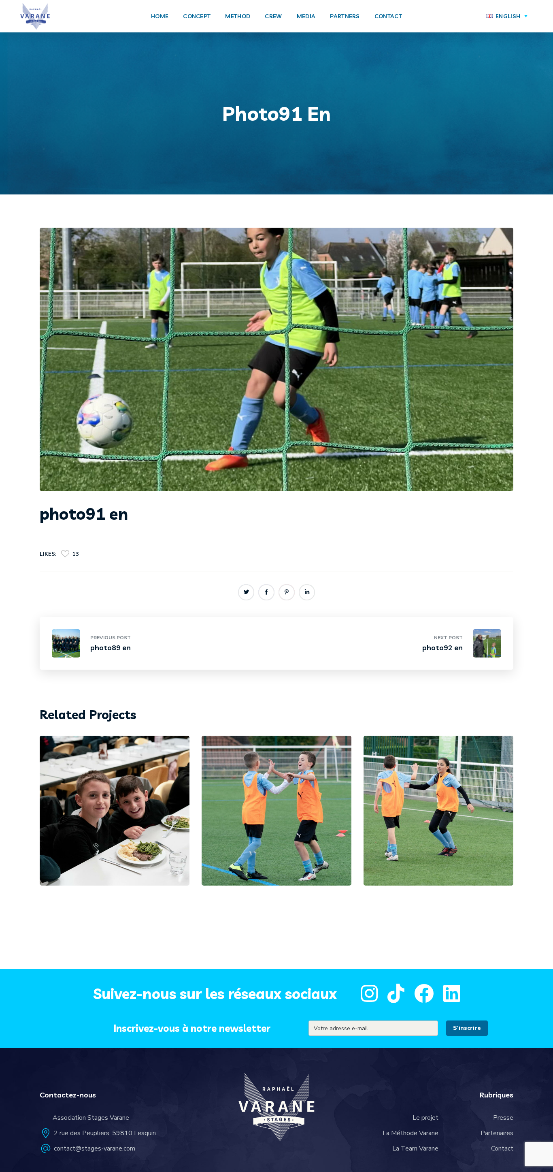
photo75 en (250, 856)
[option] (115, 817)
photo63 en (88, 856)
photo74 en (412, 856)
